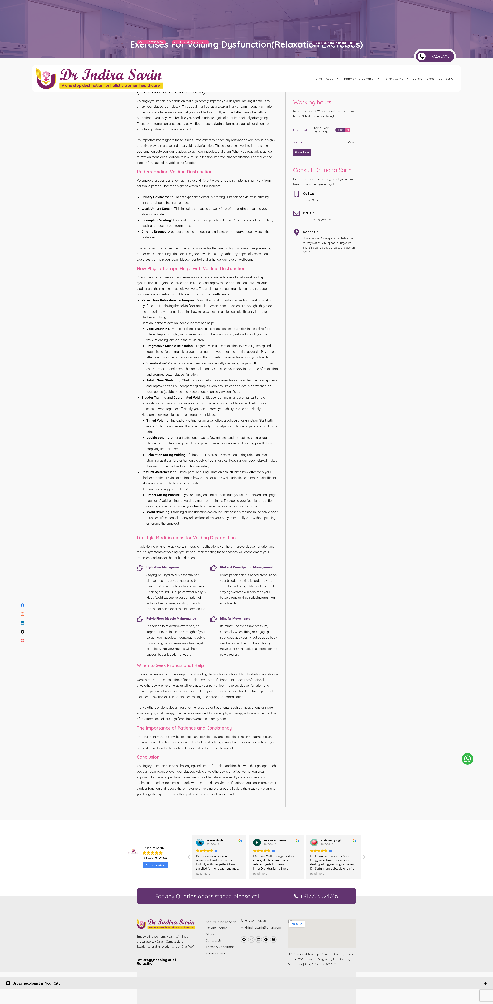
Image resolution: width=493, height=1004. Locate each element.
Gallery (418, 78)
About (330, 78)
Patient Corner (394, 78)
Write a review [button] (155, 865)
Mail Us (308, 213)
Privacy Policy (215, 953)
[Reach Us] (296, 232)
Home (318, 78)
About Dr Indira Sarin (221, 922)
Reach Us (310, 232)
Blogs (431, 78)
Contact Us (447, 78)
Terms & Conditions (220, 947)
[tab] (246, 983)
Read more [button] (203, 873)
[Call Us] (296, 194)
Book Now (302, 152)
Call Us (308, 193)
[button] (364, 858)
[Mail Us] (296, 213)
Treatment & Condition (359, 78)
